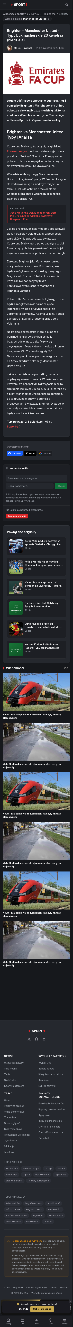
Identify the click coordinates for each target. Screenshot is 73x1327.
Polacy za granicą (14, 1083)
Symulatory (10, 1117)
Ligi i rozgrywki (46, 1063)
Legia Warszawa (33, 1187)
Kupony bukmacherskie (51, 1086)
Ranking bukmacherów (50, 1080)
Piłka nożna (49, 13)
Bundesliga (11, 1152)
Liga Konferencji (31, 1158)
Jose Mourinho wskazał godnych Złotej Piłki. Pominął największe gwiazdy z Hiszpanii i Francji (33, 220)
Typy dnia (43, 1092)
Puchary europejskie (16, 1164)
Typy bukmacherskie (49, 1098)
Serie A (61, 1146)
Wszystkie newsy (14, 1040)
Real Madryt (32, 1205)
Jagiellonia (38, 1199)
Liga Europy (12, 1158)
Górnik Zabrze (13, 1193)
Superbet (13, 435)
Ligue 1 (26, 1152)
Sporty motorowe (14, 1063)
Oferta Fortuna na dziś (50, 1109)
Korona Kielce (56, 1199)
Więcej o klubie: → (27, 18)
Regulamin (23, 1271)
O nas (12, 1271)
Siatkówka (10, 1057)
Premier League (17, 155)
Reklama (36, 1275)
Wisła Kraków (13, 1187)
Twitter (32, 462)
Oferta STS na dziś (48, 1104)
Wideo (7, 1077)
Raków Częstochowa (16, 1199)
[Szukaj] (65, 4)
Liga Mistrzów (42, 1152)
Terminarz (43, 1057)
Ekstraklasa (12, 1146)
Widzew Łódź (54, 1193)
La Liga (48, 1146)
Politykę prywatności (24, 522)
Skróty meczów (13, 1106)
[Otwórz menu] (4, 4)
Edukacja (9, 1123)
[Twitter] (28, 1016)
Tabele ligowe (46, 1046)
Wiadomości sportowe (15, 13)
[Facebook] (36, 1016)
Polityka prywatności (41, 1271)
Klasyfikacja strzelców (50, 1051)
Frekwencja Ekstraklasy (17, 1112)
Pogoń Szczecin (34, 1193)
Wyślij (59, 495)
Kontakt (58, 1271)
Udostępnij (16, 462)
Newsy (35, 13)
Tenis (7, 1051)
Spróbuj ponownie (17, 537)
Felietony (9, 1129)
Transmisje (10, 1094)
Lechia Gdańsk (13, 1205)
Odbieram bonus (41, 1309)
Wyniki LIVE (44, 1040)
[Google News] (43, 1016)
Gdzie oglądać (12, 1100)
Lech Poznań (53, 1187)
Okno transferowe (14, 1089)
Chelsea (48, 1205)
